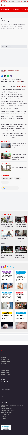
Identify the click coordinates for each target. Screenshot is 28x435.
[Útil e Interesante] (14, 266)
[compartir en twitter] (5, 76)
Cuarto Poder (5, 372)
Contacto (3, 418)
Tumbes (17, 178)
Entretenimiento (5, 392)
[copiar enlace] (11, 76)
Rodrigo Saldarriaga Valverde (12, 70)
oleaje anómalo (7, 178)
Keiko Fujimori (11, 1)
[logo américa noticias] (5, 5)
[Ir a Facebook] (2, 382)
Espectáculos (5, 359)
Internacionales (5, 361)
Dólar (24, 1)
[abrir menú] (2, 5)
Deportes (3, 396)
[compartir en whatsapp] (8, 76)
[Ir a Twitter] (5, 382)
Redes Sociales (5, 363)
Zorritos (4, 182)
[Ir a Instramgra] (8, 382)
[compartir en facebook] (2, 76)
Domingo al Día (5, 374)
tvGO (2, 398)
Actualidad (4, 357)
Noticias (3, 394)
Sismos (18, 1)
